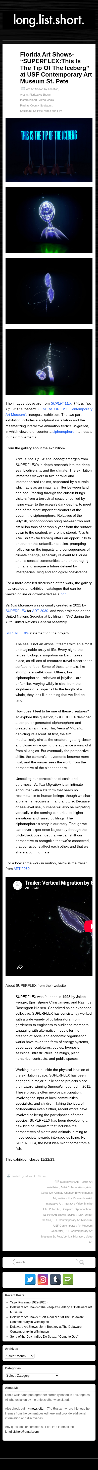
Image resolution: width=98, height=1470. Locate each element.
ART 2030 (40, 611)
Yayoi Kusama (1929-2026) (28, 1302)
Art (28, 89)
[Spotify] (68, 1279)
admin (28, 1176)
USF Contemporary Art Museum (72, 1220)
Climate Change (64, 1192)
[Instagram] (42, 1279)
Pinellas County (29, 105)
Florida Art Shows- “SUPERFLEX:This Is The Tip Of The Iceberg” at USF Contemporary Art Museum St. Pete (56, 68)
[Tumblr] (55, 1279)
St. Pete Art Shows (54, 1214)
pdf (63, 594)
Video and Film (53, 110)
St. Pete (38, 110)
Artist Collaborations (73, 1187)
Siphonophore (83, 1209)
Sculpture (67, 1209)
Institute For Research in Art (75, 1198)
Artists (24, 94)
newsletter (37, 1408)
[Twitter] (30, 1279)
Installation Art (28, 99)
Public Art (54, 1209)
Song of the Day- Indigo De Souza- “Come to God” (44, 1336)
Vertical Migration (74, 1236)
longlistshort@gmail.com (22, 1431)
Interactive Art (53, 1203)
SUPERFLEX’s (17, 633)
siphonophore (63, 431)
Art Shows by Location (44, 89)
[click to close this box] (92, 1295)
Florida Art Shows (40, 94)
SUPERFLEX (60, 403)
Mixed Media (46, 99)
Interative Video (73, 1203)
